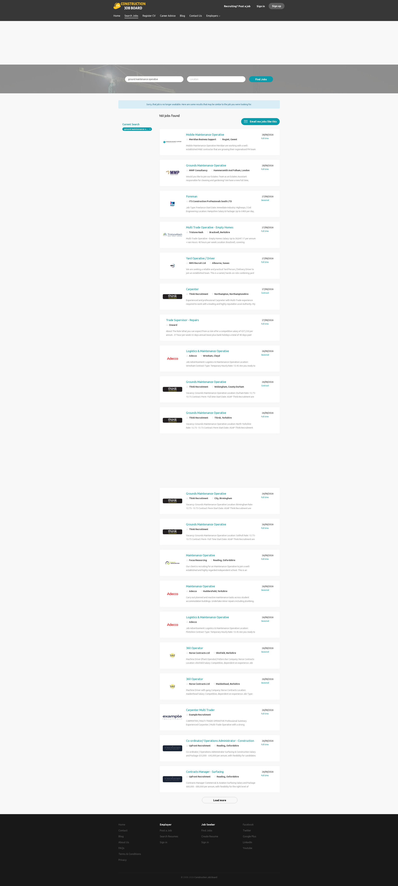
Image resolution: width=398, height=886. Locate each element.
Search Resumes (169, 836)
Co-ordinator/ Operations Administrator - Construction (220, 740)
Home (121, 824)
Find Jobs (261, 79)
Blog (121, 836)
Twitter (247, 830)
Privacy (122, 859)
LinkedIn (247, 842)
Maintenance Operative (200, 555)
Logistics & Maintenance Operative (207, 351)
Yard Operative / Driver (200, 258)
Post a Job (166, 830)
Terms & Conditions (129, 854)
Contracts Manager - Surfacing (205, 771)
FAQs (121, 848)
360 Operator (194, 648)
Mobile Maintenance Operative (205, 134)
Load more (219, 800)
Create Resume (209, 836)
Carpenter (192, 289)
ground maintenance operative (138, 129)
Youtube (247, 848)
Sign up (276, 6)
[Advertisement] (199, 43)
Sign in (261, 6)
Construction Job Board (205, 877)
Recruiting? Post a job (237, 6)
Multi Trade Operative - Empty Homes (209, 227)
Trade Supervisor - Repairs (182, 320)
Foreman (191, 196)
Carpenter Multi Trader (200, 709)
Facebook (248, 824)
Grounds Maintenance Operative (206, 165)
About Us (123, 842)
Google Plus (249, 836)
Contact (122, 830)
